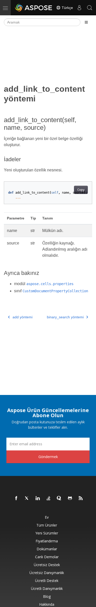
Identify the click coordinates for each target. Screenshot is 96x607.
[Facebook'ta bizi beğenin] (16, 498)
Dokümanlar (47, 548)
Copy (80, 190)
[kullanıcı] (79, 7)
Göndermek (48, 456)
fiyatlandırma (47, 541)
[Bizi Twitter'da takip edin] (27, 498)
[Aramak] (89, 7)
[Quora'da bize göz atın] (59, 498)
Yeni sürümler (46, 533)
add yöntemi (23, 317)
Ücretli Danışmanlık (47, 588)
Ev (47, 517)
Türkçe (67, 8)
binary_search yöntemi (65, 317)
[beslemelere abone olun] (81, 498)
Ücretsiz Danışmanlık (46, 572)
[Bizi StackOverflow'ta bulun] (48, 498)
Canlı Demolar (47, 556)
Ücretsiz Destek (47, 564)
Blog (47, 596)
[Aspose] (34, 7)
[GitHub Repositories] (70, 498)
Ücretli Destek (46, 580)
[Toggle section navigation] (86, 22)
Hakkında (46, 604)
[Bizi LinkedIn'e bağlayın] (38, 498)
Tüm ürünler (46, 525)
